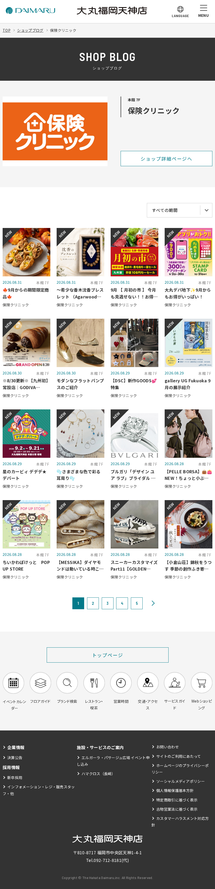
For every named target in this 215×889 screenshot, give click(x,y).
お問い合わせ (167, 746)
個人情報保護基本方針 (175, 790)
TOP (6, 30)
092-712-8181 (107, 860)
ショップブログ (30, 30)
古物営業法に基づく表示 (177, 809)
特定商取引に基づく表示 (177, 799)
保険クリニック (63, 30)
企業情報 (15, 747)
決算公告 (14, 757)
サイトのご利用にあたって (178, 756)
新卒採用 (14, 777)
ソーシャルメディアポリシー (180, 781)
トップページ (107, 655)
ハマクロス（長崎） (98, 773)
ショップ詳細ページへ (166, 158)
